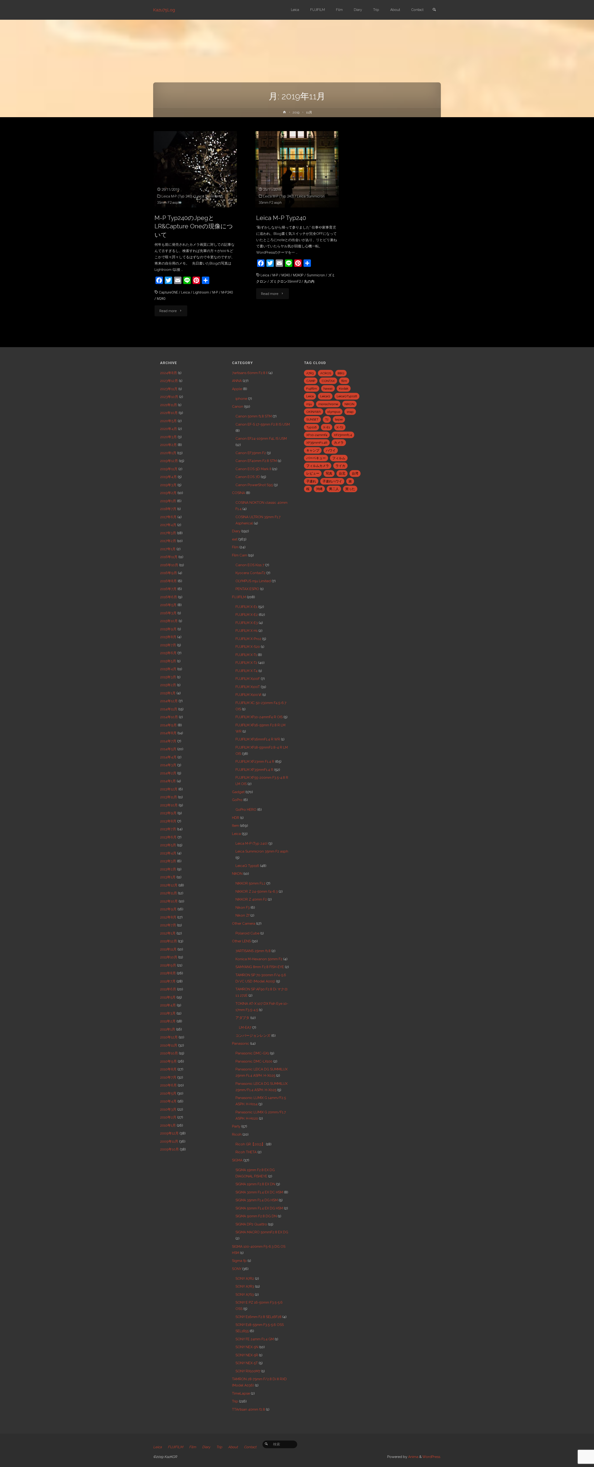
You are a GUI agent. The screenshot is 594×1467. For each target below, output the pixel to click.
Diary (236, 531)
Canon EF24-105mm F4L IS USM (261, 438)
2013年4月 (168, 853)
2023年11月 (169, 389)
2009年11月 (169, 1141)
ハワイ (331, 450)
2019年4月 (168, 477)
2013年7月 (168, 829)
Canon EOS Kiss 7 (250, 565)
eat (234, 539)
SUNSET (312, 419)
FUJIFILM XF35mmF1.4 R (254, 770)
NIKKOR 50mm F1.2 (250, 883)
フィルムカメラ (317, 466)
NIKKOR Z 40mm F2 (251, 899)
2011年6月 (168, 989)
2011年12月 (168, 941)
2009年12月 (169, 1133)
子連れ (311, 481)
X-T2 (339, 427)
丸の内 (309, 281)
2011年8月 (168, 973)
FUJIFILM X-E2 (247, 615)
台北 (342, 473)
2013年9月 (168, 813)
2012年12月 (169, 885)
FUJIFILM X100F (248, 679)
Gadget (238, 792)
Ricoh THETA (246, 1152)
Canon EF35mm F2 (251, 453)
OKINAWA (313, 412)
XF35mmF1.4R (316, 442)
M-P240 (227, 292)
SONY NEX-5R (247, 1355)
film (344, 381)
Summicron (316, 275)
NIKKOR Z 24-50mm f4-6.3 (257, 891)
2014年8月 (168, 733)
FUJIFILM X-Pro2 (248, 639)
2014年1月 (168, 781)
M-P (215, 292)
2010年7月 (168, 1077)
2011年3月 (168, 1013)
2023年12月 (169, 381)
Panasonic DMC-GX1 (252, 1053)
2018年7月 (168, 509)
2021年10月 (169, 413)
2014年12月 (169, 701)
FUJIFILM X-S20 (248, 647)
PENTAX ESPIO (247, 589)
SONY (236, 1269)
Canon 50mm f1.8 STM (254, 416)
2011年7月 (168, 981)
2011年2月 (168, 1021)
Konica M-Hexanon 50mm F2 (259, 959)
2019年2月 (168, 493)
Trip (235, 1401)
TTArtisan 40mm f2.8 (248, 1409)
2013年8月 (168, 821)
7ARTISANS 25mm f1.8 (253, 951)
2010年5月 (168, 1093)
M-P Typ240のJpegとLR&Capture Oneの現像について (194, 226)
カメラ (339, 442)
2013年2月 (168, 869)
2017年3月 (168, 533)
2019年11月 (169, 469)
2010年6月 (168, 1085)
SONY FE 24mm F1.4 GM (255, 1339)
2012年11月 (168, 893)
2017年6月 (168, 517)
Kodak (343, 388)
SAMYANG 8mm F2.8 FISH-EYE (260, 967)
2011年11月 (168, 949)
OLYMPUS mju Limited (253, 581)
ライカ (340, 466)
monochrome (328, 404)
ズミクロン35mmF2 (285, 281)
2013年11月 (168, 797)
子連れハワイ (332, 481)
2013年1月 (168, 877)
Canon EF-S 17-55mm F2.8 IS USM (263, 424)
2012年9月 (168, 909)
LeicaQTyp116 (347, 396)
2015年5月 (168, 661)
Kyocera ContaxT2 (250, 573)
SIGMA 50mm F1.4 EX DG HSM (259, 1208)
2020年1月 (168, 453)
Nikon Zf (242, 915)
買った (350, 489)
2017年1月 (168, 549)
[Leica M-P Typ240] (297, 169)
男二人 (334, 489)
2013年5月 (168, 845)
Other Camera (243, 923)
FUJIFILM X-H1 (247, 631)
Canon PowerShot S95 (254, 485)
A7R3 (310, 373)
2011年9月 (168, 965)
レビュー (312, 473)
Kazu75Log (164, 9)
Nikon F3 (243, 907)
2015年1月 (168, 693)
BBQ (341, 373)
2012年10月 (169, 901)
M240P (298, 275)
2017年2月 (168, 541)
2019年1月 (168, 501)
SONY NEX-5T (247, 1363)
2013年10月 (169, 805)
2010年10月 (169, 1053)
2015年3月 (168, 677)
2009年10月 (169, 1149)
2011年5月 (168, 997)
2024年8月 (168, 373)
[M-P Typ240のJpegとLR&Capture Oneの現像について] (195, 169)
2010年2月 (168, 1117)
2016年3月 (168, 613)
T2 (327, 419)
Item (235, 826)
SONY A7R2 (245, 1278)
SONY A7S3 (245, 1295)
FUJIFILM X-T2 (246, 663)
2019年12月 (169, 461)
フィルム (338, 458)
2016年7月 (168, 589)
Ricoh (237, 1134)
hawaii (328, 388)
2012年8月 (168, 917)
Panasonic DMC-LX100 (254, 1061)
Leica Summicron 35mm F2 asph (262, 851)
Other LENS (241, 941)
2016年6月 (168, 597)
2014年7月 (168, 741)
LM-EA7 (245, 1027)
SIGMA (237, 1160)
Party (236, 1126)
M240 (161, 299)
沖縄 (319, 489)
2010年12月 (169, 1037)
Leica (185, 292)
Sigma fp (239, 1261)
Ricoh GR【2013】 (250, 1144)
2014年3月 (168, 765)
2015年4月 (168, 669)
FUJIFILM (239, 597)
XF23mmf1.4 (343, 435)
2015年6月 (168, 653)
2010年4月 (168, 1101)
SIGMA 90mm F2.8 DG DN (256, 1216)
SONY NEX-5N (247, 1347)
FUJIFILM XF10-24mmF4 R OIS (259, 717)
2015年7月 (168, 645)
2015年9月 (168, 629)
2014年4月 (168, 757)
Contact (250, 1447)
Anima (412, 1457)
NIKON (237, 874)
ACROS (325, 373)
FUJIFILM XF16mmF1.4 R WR (258, 739)
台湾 (355, 473)
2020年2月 (168, 445)
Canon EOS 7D (248, 477)
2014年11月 (168, 709)
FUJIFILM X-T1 (246, 655)
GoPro (237, 800)
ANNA (237, 381)
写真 (329, 473)
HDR (235, 818)
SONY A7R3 (245, 1286)
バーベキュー (316, 458)
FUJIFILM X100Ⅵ (248, 695)
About (233, 1447)
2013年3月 (168, 861)
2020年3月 (168, 437)
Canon (237, 406)
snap (350, 412)
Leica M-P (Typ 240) (176, 196)
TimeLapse (241, 1393)
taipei (339, 419)
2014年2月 (168, 773)
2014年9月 (168, 725)
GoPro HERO (246, 810)
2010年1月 (168, 1125)
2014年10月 (169, 717)
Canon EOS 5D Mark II (253, 469)
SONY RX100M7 (248, 1371)
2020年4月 (168, 429)
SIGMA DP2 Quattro (251, 1224)
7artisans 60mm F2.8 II (250, 373)
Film (235, 547)
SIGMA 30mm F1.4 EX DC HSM (259, 1192)
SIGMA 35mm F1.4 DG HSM (257, 1200)
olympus (333, 412)
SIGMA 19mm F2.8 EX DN (255, 1184)
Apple (237, 389)
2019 (296, 112)
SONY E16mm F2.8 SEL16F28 (258, 1317)
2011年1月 (167, 1029)
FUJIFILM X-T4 (247, 671)
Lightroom (201, 292)
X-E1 (326, 427)
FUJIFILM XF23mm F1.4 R (255, 761)
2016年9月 (168, 573)
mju (309, 404)
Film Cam (239, 555)
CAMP (310, 381)
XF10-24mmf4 (316, 435)
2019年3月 (168, 485)
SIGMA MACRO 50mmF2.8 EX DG (262, 1232)
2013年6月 (168, 837)
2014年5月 (168, 749)
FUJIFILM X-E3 (247, 623)
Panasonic (240, 1043)
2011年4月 (168, 1005)
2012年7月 (168, 925)
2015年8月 (168, 637)
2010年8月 (168, 1069)
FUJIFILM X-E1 (246, 607)
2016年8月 (168, 581)
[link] (434, 10)
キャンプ (312, 450)
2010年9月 (168, 1061)
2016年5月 (168, 605)
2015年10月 (169, 621)
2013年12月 (169, 789)
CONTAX (328, 381)
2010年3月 (168, 1109)
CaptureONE (168, 292)
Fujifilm (311, 388)
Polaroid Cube (247, 933)
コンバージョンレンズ (253, 1036)
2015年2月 (168, 685)
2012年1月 (168, 933)
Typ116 (311, 427)
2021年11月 (168, 405)
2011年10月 (168, 957)
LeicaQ (325, 396)
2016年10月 (169, 565)
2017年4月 (168, 525)
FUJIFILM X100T (248, 687)
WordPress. (431, 1457)
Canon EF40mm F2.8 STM (256, 461)
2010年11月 (168, 1045)
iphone (241, 399)
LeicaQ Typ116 (247, 866)
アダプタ (242, 1018)
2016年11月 (169, 557)
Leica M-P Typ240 (281, 217)
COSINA (238, 493)
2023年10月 (169, 397)
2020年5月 (168, 421)
